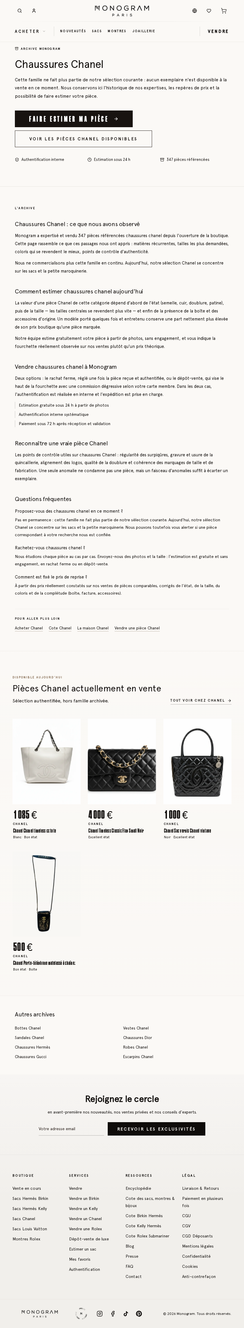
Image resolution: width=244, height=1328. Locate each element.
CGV (186, 1225)
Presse (132, 1256)
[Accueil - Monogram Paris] (122, 11)
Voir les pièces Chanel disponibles (83, 138)
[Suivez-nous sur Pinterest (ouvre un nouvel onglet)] (139, 1314)
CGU (186, 1215)
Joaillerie (144, 31)
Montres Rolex (26, 1239)
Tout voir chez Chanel (198, 700)
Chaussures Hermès (32, 1047)
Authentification (84, 1269)
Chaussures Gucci (30, 1056)
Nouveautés (73, 31)
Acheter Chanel (29, 628)
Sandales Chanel (29, 1037)
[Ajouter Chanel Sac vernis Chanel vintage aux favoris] (222, 727)
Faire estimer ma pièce (69, 118)
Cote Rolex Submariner (147, 1236)
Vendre (75, 1188)
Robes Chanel (135, 1047)
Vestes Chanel (136, 1028)
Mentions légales (198, 1246)
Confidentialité (196, 1256)
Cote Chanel (60, 628)
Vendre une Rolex (85, 1228)
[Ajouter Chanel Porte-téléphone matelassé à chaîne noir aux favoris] (71, 860)
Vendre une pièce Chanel (137, 628)
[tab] (45, 799)
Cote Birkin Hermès (144, 1215)
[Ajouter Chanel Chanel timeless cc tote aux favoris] (71, 727)
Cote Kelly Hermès (143, 1225)
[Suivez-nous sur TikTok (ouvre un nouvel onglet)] (126, 1314)
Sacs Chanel (23, 1218)
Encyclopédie (138, 1188)
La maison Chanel (93, 628)
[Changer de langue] (194, 10)
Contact (134, 1276)
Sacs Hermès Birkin (30, 1198)
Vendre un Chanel (85, 1218)
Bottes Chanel (28, 1028)
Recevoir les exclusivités (156, 1129)
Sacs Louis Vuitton (29, 1228)
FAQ (129, 1266)
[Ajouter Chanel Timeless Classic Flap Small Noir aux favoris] (147, 727)
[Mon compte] (34, 10)
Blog (130, 1246)
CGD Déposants (197, 1236)
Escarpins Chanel (138, 1056)
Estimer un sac (82, 1249)
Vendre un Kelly (83, 1208)
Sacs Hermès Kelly (29, 1208)
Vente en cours (26, 1188)
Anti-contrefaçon (199, 1276)
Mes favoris (80, 1259)
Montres (117, 31)
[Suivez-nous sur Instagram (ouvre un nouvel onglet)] (100, 1314)
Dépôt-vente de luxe (89, 1239)
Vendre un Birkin (84, 1198)
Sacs (97, 31)
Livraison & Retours (200, 1188)
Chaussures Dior (137, 1037)
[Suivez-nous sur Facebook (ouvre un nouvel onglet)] (113, 1314)
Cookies (190, 1266)
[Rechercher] (19, 10)
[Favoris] (209, 10)
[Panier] (223, 10)
